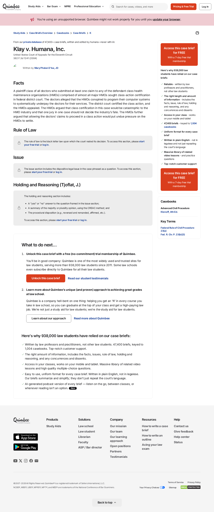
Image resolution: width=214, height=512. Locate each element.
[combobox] (138, 7)
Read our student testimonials (88, 278)
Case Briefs (79, 32)
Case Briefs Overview (41, 32)
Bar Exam (52, 6)
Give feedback (183, 431)
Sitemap (172, 487)
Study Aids (34, 6)
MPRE (67, 6)
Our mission (118, 426)
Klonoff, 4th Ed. (169, 211)
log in (45, 144)
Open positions (120, 446)
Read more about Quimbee (92, 318)
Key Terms (168, 221)
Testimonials (118, 456)
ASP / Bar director (90, 447)
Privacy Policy (194, 482)
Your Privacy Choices (149, 487)
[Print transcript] (197, 33)
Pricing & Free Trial (183, 6)
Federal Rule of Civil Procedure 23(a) (177, 229)
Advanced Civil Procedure (175, 208)
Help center (182, 437)
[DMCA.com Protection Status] (190, 487)
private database (32, 42)
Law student (86, 431)
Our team (116, 431)
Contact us (181, 426)
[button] (45, 278)
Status (178, 442)
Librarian (84, 437)
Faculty (83, 442)
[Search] (112, 6)
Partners (116, 451)
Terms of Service (176, 482)
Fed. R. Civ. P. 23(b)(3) (173, 234)
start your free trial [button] (42, 172)
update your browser (166, 19)
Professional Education (87, 6)
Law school (85, 426)
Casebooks (63, 32)
